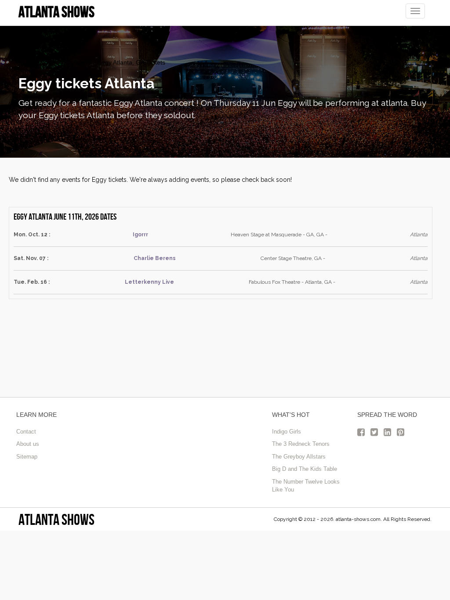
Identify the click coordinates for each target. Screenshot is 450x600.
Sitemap (26, 456)
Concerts (78, 62)
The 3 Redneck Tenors (301, 444)
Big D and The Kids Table (304, 469)
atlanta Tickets (38, 62)
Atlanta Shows (56, 519)
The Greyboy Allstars (299, 456)
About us (27, 444)
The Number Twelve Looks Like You (306, 485)
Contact (26, 431)
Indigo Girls (286, 431)
